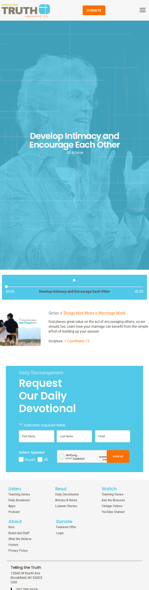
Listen (14, 489)
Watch (109, 489)
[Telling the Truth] (26, 11)
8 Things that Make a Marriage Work (93, 313)
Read (60, 489)
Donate (64, 521)
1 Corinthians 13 (76, 341)
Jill (45, 459)
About (15, 521)
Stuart (30, 459)
